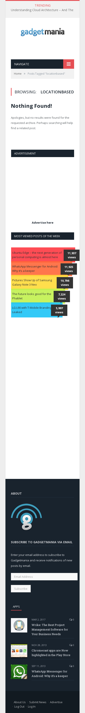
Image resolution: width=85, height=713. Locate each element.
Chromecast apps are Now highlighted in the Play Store (51, 652)
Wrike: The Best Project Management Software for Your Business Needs (50, 629)
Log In (32, 706)
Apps (16, 606)
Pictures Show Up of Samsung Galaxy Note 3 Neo (32, 282)
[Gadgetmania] (42, 30)
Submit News (37, 702)
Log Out (19, 706)
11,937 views (72, 255)
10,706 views (65, 283)
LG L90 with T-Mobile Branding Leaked (31, 310)
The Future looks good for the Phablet (31, 296)
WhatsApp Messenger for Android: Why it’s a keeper (35, 268)
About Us (20, 702)
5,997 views (59, 310)
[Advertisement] (48, 47)
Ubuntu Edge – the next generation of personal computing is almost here (37, 255)
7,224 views (62, 296)
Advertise (56, 702)
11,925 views (69, 269)
